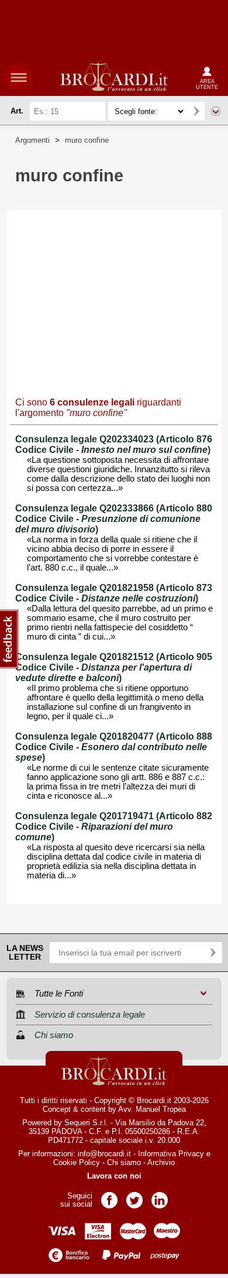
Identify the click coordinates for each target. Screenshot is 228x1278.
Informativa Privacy (171, 1153)
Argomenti (32, 140)
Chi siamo (124, 1162)
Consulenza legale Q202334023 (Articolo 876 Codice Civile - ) (113, 444)
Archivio (161, 1162)
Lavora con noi (114, 1176)
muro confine (87, 140)
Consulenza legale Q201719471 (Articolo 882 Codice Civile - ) (113, 826)
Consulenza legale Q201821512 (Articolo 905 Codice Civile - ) (113, 667)
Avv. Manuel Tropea (152, 1109)
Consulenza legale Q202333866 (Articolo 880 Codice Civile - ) (113, 518)
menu (18, 77)
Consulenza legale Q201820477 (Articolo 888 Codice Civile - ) (113, 746)
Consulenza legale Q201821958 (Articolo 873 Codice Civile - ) (113, 593)
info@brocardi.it (104, 1153)
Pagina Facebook (109, 1196)
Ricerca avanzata (215, 111)
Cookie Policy (76, 1162)
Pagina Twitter (134, 1196)
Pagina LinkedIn (159, 1196)
